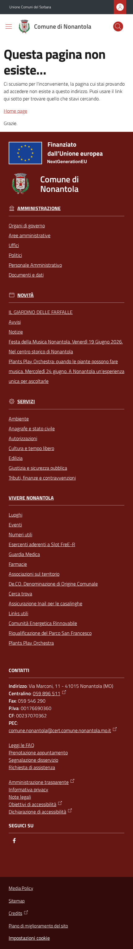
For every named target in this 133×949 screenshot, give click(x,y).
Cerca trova (20, 593)
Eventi (15, 524)
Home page (15, 111)
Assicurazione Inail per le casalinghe (45, 603)
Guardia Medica (24, 554)
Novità (25, 295)
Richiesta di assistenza (32, 767)
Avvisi (15, 322)
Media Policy (21, 888)
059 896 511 (46, 693)
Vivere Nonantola (31, 498)
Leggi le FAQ (21, 745)
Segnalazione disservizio (33, 760)
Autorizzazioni (23, 438)
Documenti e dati (26, 274)
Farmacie (18, 564)
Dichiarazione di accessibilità (37, 811)
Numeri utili (20, 534)
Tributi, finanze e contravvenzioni (42, 477)
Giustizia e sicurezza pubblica (38, 468)
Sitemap (17, 900)
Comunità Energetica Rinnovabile (43, 623)
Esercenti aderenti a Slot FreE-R (42, 544)
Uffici (14, 245)
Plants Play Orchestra (31, 643)
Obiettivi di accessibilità (32, 804)
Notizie (16, 331)
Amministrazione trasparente (39, 782)
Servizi (26, 401)
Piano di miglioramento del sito (38, 925)
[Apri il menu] (8, 26)
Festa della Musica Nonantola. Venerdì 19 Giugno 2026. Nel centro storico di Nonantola (66, 346)
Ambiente (19, 418)
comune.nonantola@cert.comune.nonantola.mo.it (60, 730)
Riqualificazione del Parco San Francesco (50, 633)
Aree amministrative (29, 235)
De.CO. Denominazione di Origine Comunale (53, 583)
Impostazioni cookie (29, 938)
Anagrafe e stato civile (32, 428)
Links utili (18, 613)
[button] (118, 26)
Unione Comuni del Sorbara (30, 7)
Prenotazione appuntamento (38, 752)
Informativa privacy (28, 789)
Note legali (20, 797)
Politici (15, 255)
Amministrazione (39, 208)
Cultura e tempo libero (31, 448)
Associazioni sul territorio (34, 574)
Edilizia (16, 458)
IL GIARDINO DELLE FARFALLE (41, 312)
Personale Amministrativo (35, 265)
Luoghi (15, 514)
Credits (15, 913)
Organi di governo (27, 225)
